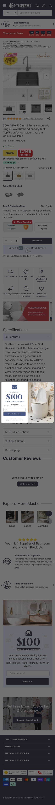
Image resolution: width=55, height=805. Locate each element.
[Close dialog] (52, 384)
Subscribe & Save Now (14, 414)
